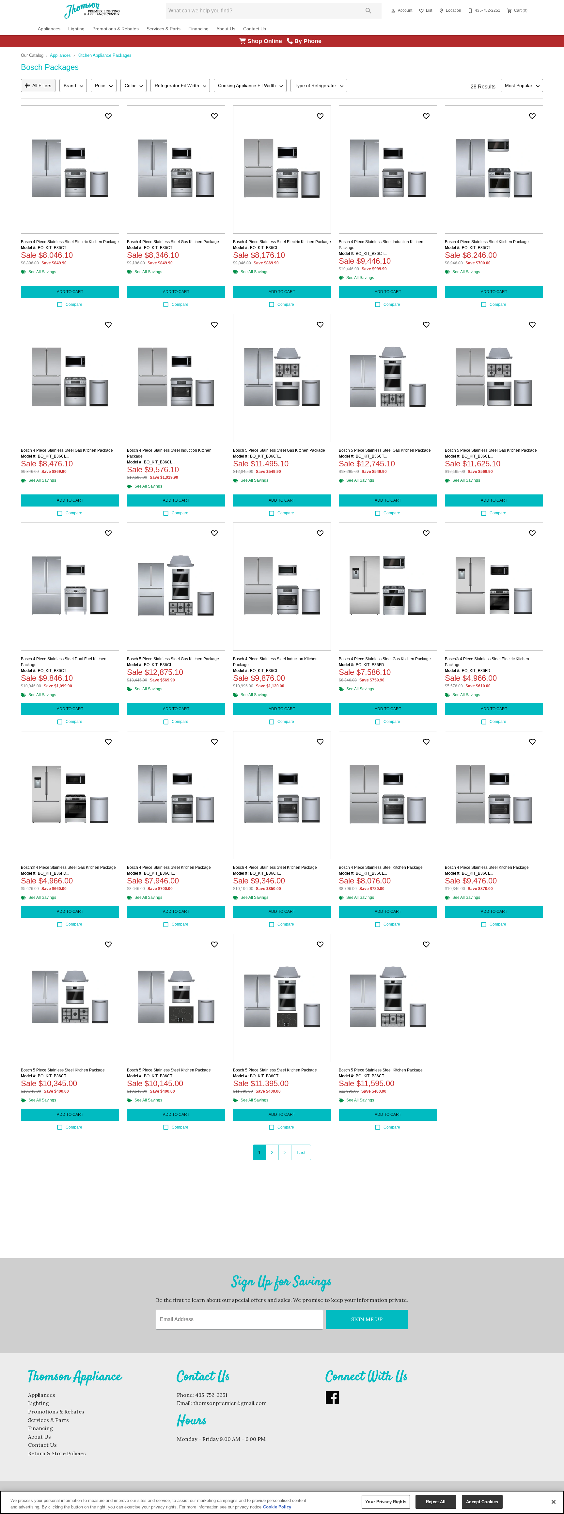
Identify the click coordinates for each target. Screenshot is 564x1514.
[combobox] (73, 85)
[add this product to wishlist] (108, 116)
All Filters (41, 85)
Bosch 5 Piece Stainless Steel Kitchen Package (63, 1070)
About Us (225, 28)
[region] (282, 1502)
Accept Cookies (482, 1501)
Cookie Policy (277, 1507)
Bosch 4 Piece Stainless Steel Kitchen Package (487, 242)
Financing (198, 28)
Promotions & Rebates (115, 28)
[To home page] (92, 11)
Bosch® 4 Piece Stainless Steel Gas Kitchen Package (68, 867)
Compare (74, 304)
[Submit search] (368, 11)
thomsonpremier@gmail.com (230, 1403)
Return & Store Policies (57, 1453)
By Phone (309, 41)
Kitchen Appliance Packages (104, 55)
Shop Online (266, 41)
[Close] (553, 1502)
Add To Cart (70, 291)
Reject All (436, 1501)
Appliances (49, 28)
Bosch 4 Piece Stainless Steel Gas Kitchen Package (173, 242)
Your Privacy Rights (385, 1501)
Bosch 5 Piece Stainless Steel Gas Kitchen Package (279, 450)
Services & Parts (163, 28)
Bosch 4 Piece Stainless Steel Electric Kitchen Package (70, 242)
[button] (393, 11)
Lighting (76, 28)
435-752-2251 (211, 1395)
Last (301, 1152)
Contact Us (254, 28)
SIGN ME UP (367, 1319)
